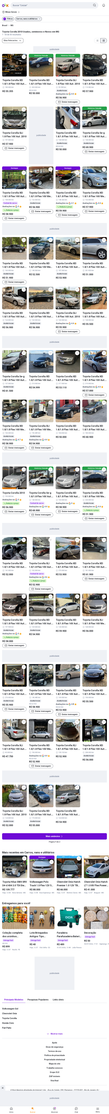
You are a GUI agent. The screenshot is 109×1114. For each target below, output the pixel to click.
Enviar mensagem (70, 102)
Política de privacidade (54, 1055)
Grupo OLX (54, 1072)
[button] (54, 5)
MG (12, 25)
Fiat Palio (6, 1028)
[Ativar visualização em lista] (97, 40)
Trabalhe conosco (54, 1068)
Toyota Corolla (9, 1018)
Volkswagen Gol (10, 1008)
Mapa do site (54, 1064)
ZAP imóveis (54, 1076)
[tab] (13, 1000)
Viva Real (54, 1081)
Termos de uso (54, 1051)
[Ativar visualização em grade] (103, 40)
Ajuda (54, 1043)
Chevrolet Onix (9, 1013)
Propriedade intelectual (54, 1060)
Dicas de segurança (54, 1047)
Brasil (4, 25)
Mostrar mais (57, 1034)
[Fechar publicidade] (2, 1088)
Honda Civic (8, 1023)
